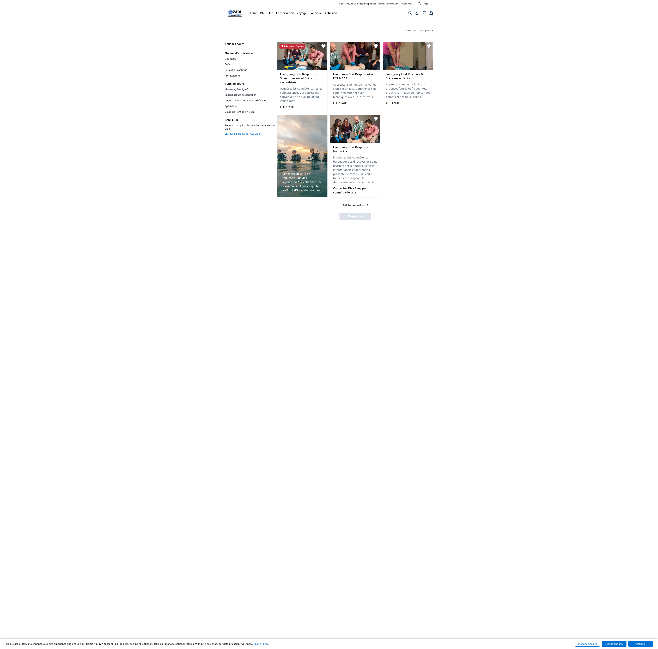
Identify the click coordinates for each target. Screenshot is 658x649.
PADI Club (266, 13)
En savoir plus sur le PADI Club (242, 133)
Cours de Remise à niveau (240, 111)
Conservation (285, 13)
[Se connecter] (417, 14)
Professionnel (232, 75)
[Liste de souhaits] (424, 13)
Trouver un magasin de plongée (361, 3)
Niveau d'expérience (239, 53)
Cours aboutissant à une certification (246, 100)
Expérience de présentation (241, 94)
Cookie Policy (260, 643)
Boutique (315, 13)
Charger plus (355, 216)
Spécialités (231, 106)
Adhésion (331, 13)
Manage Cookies (587, 643)
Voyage (302, 13)
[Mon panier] (431, 13)
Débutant (230, 58)
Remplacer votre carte (389, 3)
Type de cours (234, 84)
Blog (341, 3)
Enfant (228, 64)
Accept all (640, 643)
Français (423, 4)
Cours (254, 13)
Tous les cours (234, 44)
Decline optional (614, 643)
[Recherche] (410, 13)
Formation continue (236, 70)
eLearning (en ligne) (236, 89)
